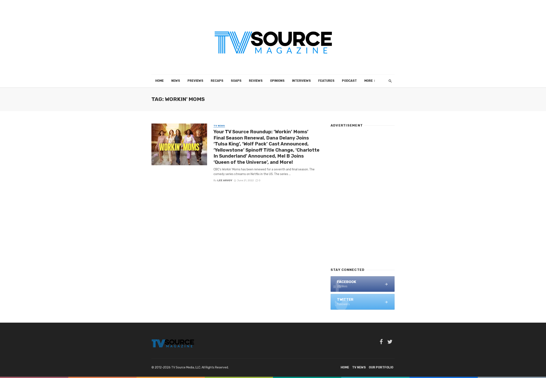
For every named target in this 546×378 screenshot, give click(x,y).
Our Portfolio (381, 367)
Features (326, 81)
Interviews (301, 81)
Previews (195, 81)
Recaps (217, 81)
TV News (219, 126)
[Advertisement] (363, 195)
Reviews (256, 81)
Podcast (349, 81)
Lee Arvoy (224, 180)
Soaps (236, 81)
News (175, 81)
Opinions (277, 81)
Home (159, 81)
